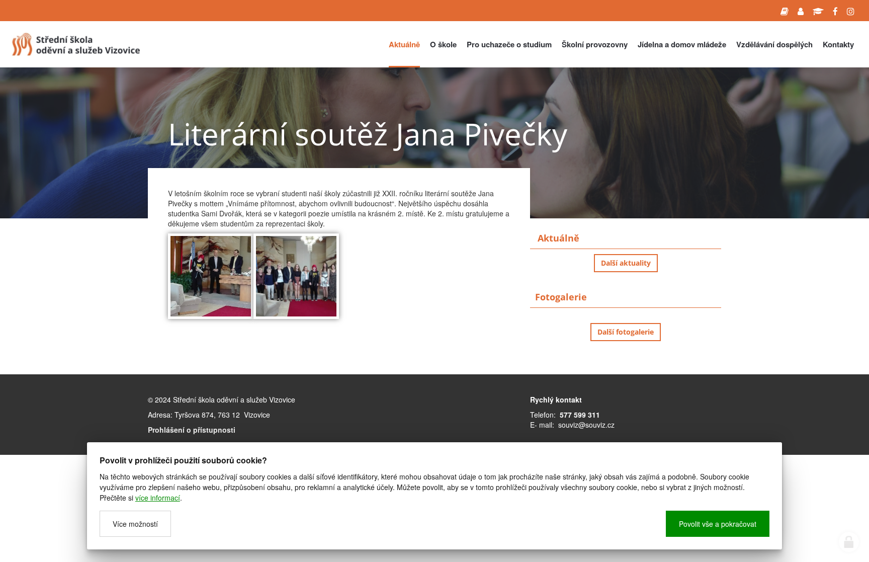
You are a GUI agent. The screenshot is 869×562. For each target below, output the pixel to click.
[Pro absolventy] (818, 11)
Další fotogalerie (625, 332)
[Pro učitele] (800, 11)
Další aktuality (626, 263)
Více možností (135, 524)
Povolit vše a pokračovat (717, 524)
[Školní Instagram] (850, 11)
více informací (157, 498)
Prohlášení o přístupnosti (191, 430)
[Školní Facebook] (835, 11)
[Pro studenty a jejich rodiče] (784, 11)
